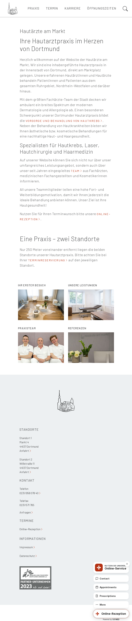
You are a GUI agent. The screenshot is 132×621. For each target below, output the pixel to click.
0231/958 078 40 (28, 493)
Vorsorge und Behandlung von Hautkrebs (63, 120)
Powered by (111, 619)
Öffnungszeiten (101, 8)
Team (75, 170)
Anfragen (25, 512)
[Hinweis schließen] (127, 564)
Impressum (26, 547)
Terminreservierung (46, 260)
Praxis (33, 8)
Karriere (73, 8)
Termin (52, 8)
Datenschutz (27, 555)
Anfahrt (24, 450)
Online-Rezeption (29, 529)
